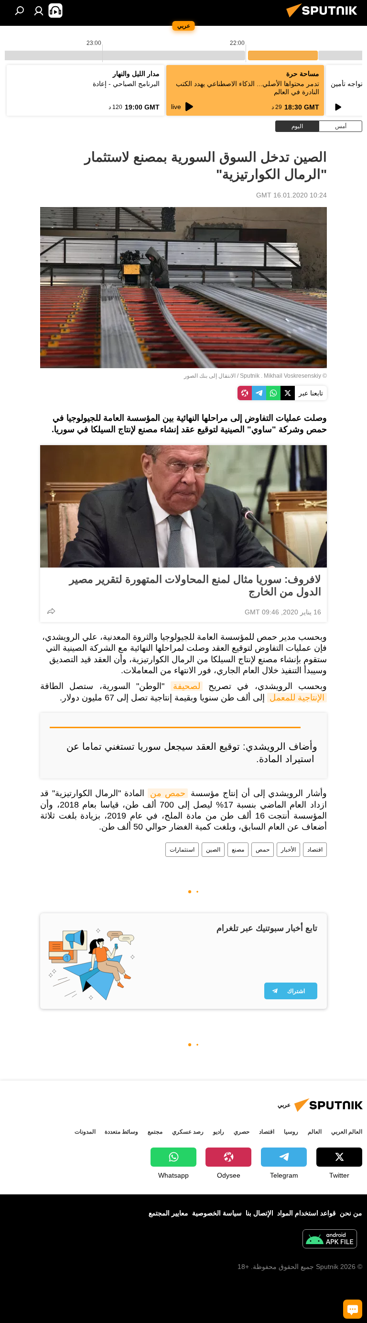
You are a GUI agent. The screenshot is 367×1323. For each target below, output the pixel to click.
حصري (241, 1131)
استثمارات (182, 849)
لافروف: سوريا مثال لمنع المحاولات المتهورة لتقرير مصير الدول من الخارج (195, 585)
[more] (51, 611)
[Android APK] (329, 1240)
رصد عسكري (188, 1131)
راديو (218, 1131)
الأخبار (288, 849)
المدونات (85, 1131)
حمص (263, 849)
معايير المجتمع (168, 1213)
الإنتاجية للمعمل (297, 697)
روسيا (291, 1131)
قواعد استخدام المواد (306, 1213)
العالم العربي (346, 1131)
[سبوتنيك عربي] (324, 18)
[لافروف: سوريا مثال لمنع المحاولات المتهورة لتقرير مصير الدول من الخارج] (183, 506)
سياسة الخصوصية (217, 1213)
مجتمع (155, 1131)
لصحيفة (186, 686)
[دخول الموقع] (38, 10)
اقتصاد (315, 849)
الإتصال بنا (259, 1213)
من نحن (351, 1213)
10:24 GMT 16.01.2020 (291, 195)
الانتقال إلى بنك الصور (210, 375)
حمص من (167, 793)
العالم (315, 1131)
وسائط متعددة (121, 1131)
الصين (213, 849)
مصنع (238, 849)
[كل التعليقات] (352, 1309)
